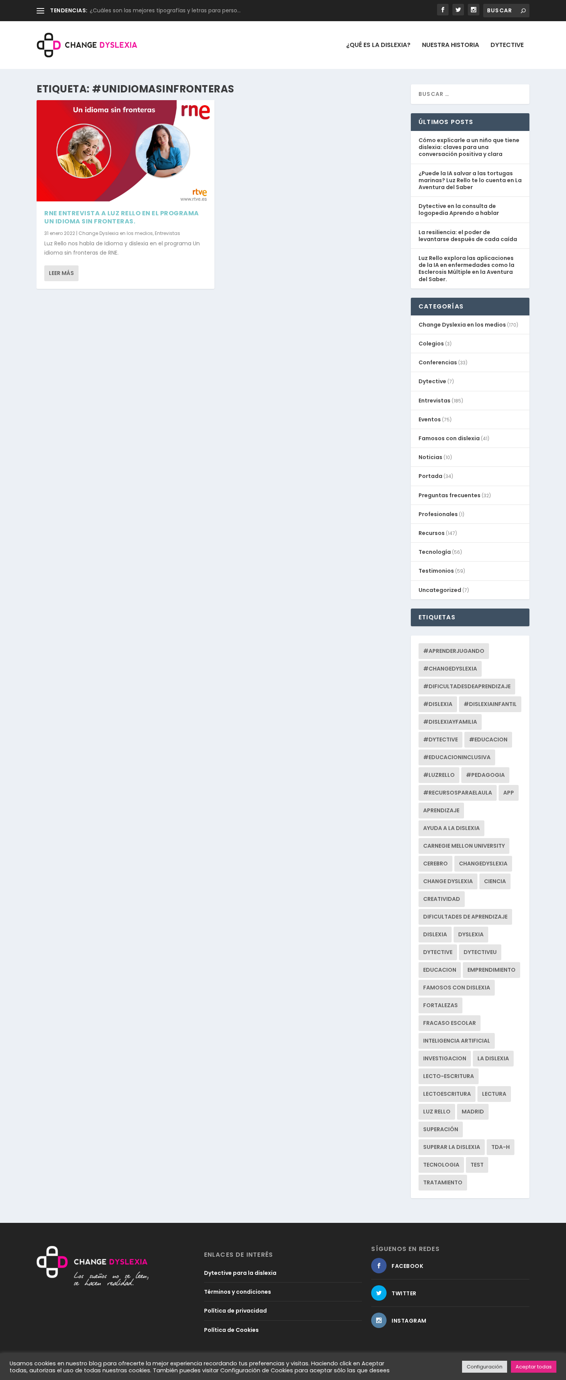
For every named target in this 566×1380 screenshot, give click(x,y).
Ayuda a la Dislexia (451, 828)
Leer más (61, 273)
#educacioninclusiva (457, 757)
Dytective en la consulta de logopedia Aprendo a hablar (459, 209)
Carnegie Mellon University (464, 846)
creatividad (441, 899)
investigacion (444, 1058)
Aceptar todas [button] (534, 1366)
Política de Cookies (231, 1330)
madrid (473, 1111)
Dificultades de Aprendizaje (465, 917)
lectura (494, 1094)
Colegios (431, 343)
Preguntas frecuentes (450, 495)
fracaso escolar (449, 1023)
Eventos (430, 419)
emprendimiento (491, 970)
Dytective (507, 45)
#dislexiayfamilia (450, 722)
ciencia (495, 881)
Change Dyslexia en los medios (116, 233)
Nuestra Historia (450, 45)
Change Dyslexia (448, 881)
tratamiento (442, 1182)
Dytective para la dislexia (240, 1273)
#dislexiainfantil (490, 704)
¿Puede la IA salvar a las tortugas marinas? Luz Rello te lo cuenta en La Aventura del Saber (470, 180)
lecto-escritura (448, 1076)
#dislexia (437, 704)
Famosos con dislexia (449, 438)
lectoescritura (447, 1094)
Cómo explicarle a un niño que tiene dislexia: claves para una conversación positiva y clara (469, 147)
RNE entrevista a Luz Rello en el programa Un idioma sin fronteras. (121, 217)
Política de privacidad (235, 1311)
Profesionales (438, 514)
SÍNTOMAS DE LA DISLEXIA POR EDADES (139, 10)
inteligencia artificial (456, 1041)
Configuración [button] (484, 1366)
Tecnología (435, 552)
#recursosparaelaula (457, 792)
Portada (430, 476)
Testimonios (436, 571)
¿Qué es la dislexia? (378, 45)
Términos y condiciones (237, 1292)
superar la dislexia (451, 1147)
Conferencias (438, 362)
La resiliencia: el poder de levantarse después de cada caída (468, 235)
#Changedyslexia (450, 668)
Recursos (432, 533)
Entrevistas (167, 233)
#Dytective (440, 739)
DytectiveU (480, 952)
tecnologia (441, 1165)
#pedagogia (485, 775)
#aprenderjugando (453, 651)
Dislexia (435, 934)
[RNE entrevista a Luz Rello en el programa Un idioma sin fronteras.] (125, 151)
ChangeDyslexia (483, 863)
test (477, 1165)
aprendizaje (441, 810)
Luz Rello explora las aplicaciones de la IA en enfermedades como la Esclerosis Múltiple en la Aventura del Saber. (466, 268)
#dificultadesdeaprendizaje (467, 686)
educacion (439, 970)
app (508, 792)
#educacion (488, 739)
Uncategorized (440, 590)
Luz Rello (436, 1111)
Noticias (430, 457)
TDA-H (500, 1147)
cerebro (435, 863)
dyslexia (471, 934)
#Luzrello (439, 775)
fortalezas (440, 1005)
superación (440, 1129)
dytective (437, 952)
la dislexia (493, 1058)
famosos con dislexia (456, 987)
